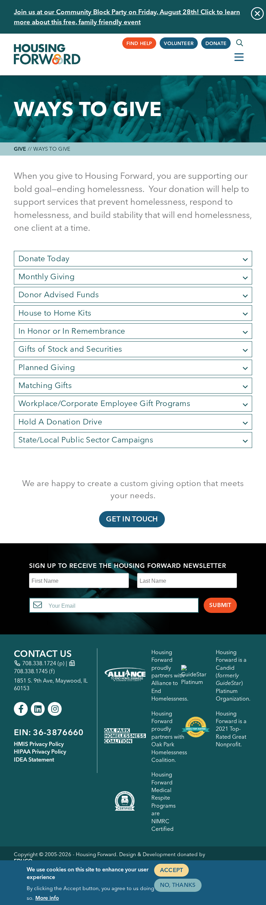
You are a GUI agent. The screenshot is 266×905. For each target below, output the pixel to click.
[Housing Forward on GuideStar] (195, 675)
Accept (171, 870)
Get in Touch (132, 519)
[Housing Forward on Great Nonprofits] (195, 728)
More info (47, 898)
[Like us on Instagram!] (55, 709)
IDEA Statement (34, 759)
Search (239, 43)
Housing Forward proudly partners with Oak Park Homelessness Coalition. (169, 736)
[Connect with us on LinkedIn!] (38, 709)
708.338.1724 (39, 663)
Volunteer (179, 43)
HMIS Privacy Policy (39, 743)
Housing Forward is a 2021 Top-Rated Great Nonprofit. (231, 729)
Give (20, 149)
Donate (216, 43)
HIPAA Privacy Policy (40, 751)
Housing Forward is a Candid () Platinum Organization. (233, 675)
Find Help (139, 43)
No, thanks (178, 884)
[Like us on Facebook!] (21, 709)
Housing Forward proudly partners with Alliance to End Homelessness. (169, 675)
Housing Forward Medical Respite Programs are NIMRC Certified (163, 801)
